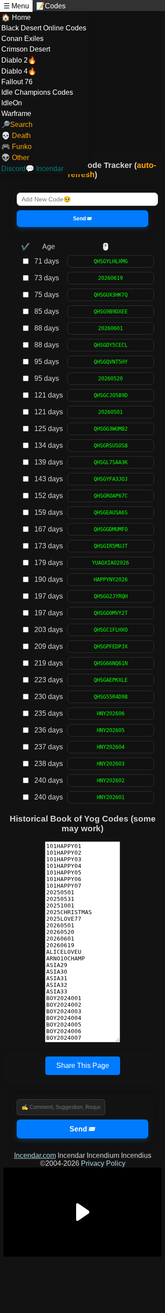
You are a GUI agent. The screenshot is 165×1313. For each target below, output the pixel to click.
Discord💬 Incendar (32, 168)
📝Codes (51, 6)
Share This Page (82, 1065)
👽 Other (15, 157)
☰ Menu (16, 6)
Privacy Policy (103, 1163)
